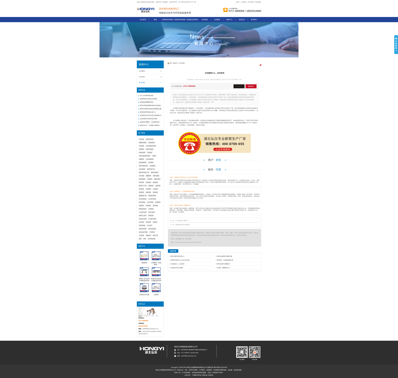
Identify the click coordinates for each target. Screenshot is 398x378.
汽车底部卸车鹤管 (151, 146)
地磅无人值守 (142, 215)
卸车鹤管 (148, 222)
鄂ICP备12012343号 (220, 367)
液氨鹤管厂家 (142, 195)
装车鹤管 (155, 205)
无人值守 (149, 225)
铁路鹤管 (148, 192)
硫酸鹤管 (148, 175)
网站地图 (258, 2)
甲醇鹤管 (141, 149)
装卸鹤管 (141, 192)
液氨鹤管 (148, 235)
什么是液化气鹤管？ (181, 220)
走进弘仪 (242, 19)
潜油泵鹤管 (151, 142)
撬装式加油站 (154, 172)
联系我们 (254, 19)
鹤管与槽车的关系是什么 (177, 256)
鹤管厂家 (155, 235)
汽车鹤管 (152, 232)
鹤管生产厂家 (142, 185)
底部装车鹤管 (149, 139)
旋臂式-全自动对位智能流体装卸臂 (144, 280)
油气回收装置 (152, 229)
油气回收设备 (151, 238)
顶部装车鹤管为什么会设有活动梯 (180, 260)
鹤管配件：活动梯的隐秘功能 (225, 260)
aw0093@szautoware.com (150, 329)
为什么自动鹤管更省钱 (146, 95)
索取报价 (251, 86)
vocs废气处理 (152, 219)
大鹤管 (154, 156)
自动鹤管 (205, 19)
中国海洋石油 (196, 375)
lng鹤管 (155, 222)
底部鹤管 (155, 192)
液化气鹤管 (151, 212)
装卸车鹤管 (142, 225)
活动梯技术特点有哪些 (177, 267)
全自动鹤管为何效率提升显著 (148, 118)
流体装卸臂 (142, 152)
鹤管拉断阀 (142, 179)
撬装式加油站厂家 (144, 172)
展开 (396, 44)
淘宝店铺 (250, 2)
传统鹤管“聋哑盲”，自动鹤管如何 (149, 122)
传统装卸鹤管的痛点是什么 (148, 112)
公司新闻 (142, 71)
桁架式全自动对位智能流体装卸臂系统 (156, 280)
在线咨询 (239, 86)
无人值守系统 (152, 199)
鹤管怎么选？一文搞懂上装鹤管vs (150, 125)
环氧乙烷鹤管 (149, 149)
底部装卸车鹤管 (180, 19)
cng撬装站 (152, 166)
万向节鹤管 (150, 202)
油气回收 (141, 222)
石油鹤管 (141, 146)
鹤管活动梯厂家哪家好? (223, 264)
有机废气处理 (142, 219)
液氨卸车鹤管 (142, 142)
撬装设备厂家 (151, 169)
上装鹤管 (243, 2)
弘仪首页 (143, 19)
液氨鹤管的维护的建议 (182, 224)
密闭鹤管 (150, 162)
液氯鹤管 (150, 185)
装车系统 (141, 182)
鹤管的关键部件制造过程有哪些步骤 (150, 109)
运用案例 (217, 19)
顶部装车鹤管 (152, 195)
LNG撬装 (141, 175)
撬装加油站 (157, 179)
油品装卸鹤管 (142, 162)
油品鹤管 (157, 185)
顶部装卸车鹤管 (167, 19)
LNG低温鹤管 (149, 159)
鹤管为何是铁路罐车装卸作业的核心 (150, 105)
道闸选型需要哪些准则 (146, 102)
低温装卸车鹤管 (192, 19)
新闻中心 (229, 19)
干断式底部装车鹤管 (144, 156)
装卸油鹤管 (156, 175)
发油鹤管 (141, 189)
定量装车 (141, 205)
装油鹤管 (148, 182)
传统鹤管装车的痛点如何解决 (148, 99)
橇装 (140, 238)
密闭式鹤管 (142, 202)
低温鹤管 (148, 205)
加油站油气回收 (143, 232)
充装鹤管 (148, 189)
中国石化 (210, 375)
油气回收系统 (142, 199)
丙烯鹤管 (141, 159)
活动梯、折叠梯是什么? (223, 267)
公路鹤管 (149, 152)
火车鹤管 (141, 235)
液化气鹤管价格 (143, 166)
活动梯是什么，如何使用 (177, 264)
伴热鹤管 (149, 179)
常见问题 (142, 82)
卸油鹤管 (155, 182)
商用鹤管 (157, 202)
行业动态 (142, 77)
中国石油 (204, 375)
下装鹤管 (150, 209)
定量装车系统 (142, 229)
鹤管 (188, 2)
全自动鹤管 (142, 169)
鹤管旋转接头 (142, 209)
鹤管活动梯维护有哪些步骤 (224, 256)
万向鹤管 (141, 139)
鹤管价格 (150, 215)
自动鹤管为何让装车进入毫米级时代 (150, 115)
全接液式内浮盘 (144, 294)
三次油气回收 (142, 212)
